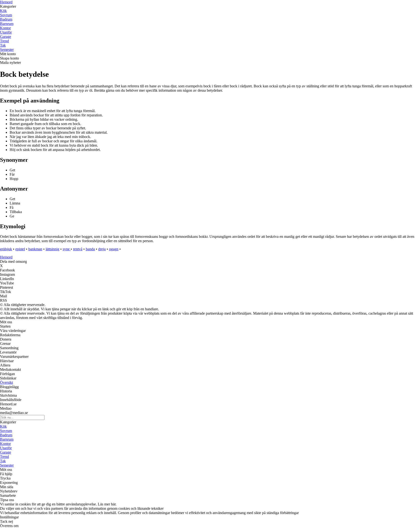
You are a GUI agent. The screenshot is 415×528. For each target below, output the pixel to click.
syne (67, 249)
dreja (102, 249)
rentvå (77, 249)
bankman (35, 249)
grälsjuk (6, 249)
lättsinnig (52, 249)
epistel (20, 249)
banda (90, 249)
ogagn (113, 249)
